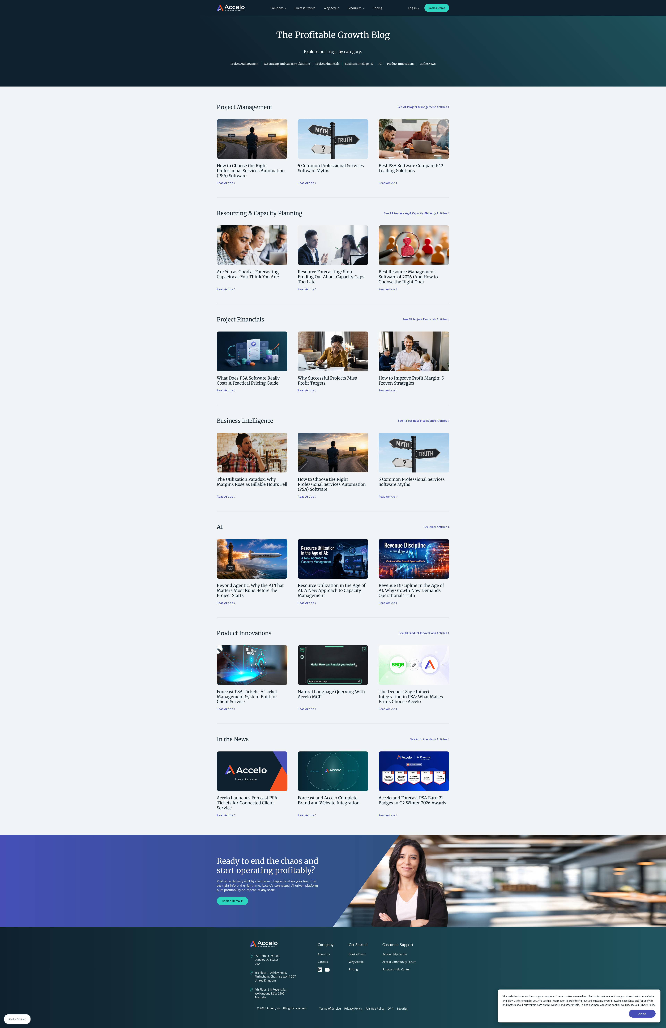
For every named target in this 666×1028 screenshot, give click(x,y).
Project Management (244, 63)
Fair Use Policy (374, 1008)
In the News (428, 63)
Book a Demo (436, 8)
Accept (642, 1013)
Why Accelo (331, 8)
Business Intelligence (359, 63)
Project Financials (327, 63)
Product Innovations (400, 63)
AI (380, 63)
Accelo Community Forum (399, 962)
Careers (323, 962)
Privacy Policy (353, 1008)
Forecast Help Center (396, 969)
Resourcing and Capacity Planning (287, 63)
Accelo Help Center (394, 954)
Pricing (377, 8)
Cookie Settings (17, 1019)
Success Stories (305, 8)
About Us (324, 954)
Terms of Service (330, 1008)
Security (402, 1008)
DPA (390, 1008)
